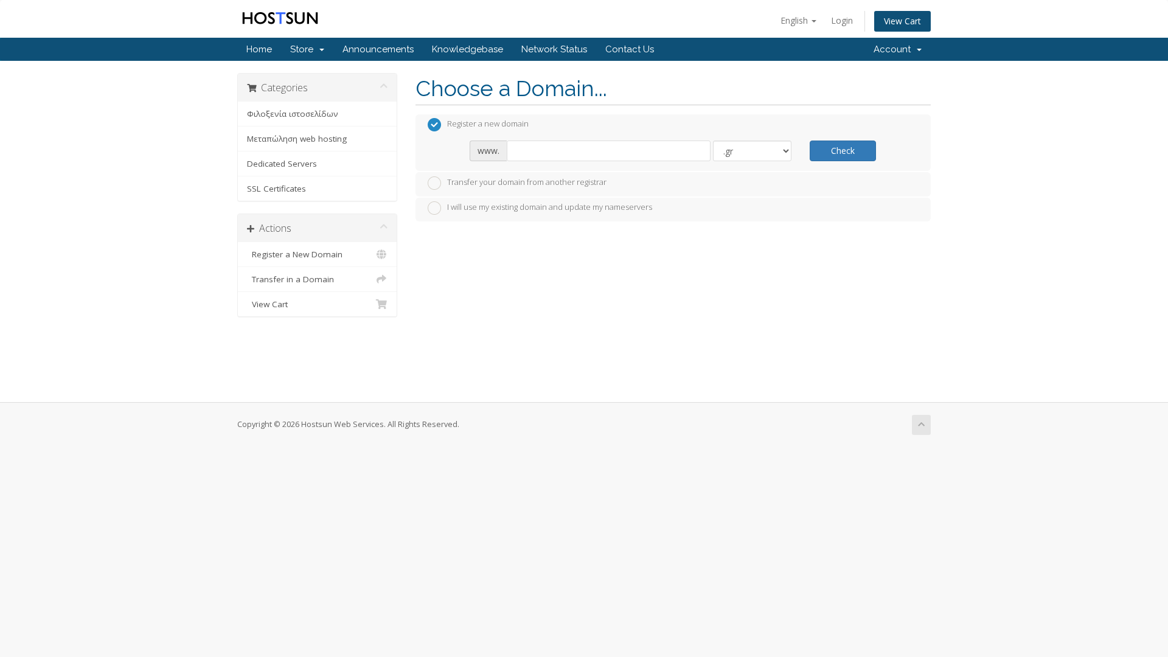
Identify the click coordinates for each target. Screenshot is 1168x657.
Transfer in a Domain (290, 279)
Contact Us (629, 49)
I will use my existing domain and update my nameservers (549, 207)
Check (843, 150)
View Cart (902, 21)
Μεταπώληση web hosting (297, 138)
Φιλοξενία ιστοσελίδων (292, 113)
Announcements (378, 49)
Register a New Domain (294, 254)
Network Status (554, 49)
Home (259, 49)
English (795, 20)
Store (304, 49)
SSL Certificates (276, 188)
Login (842, 20)
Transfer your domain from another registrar (527, 181)
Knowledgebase (467, 49)
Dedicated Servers (282, 163)
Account (895, 49)
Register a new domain (488, 124)
